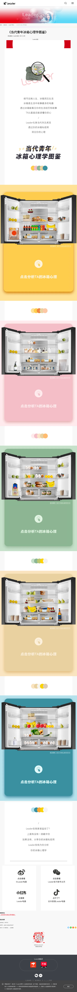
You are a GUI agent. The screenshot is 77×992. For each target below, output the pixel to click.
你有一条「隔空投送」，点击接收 (7, 927)
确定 (68, 986)
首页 (1, 24)
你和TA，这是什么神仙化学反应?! (7, 925)
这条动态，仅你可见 (4, 922)
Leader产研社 (11, 24)
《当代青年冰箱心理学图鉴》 (8, 914)
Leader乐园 (35, 39)
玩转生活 (5, 24)
